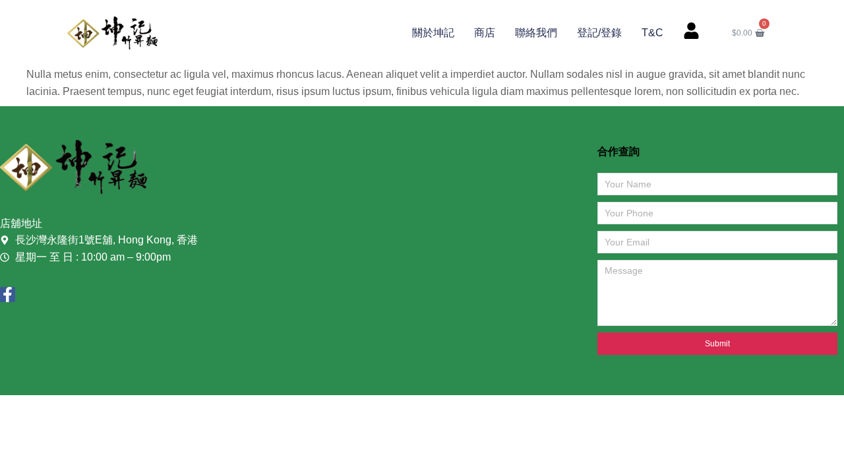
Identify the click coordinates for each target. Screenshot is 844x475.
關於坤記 (433, 32)
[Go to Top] (817, 448)
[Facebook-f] (7, 294)
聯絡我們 (536, 32)
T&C (652, 32)
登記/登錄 (599, 32)
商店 (484, 32)
